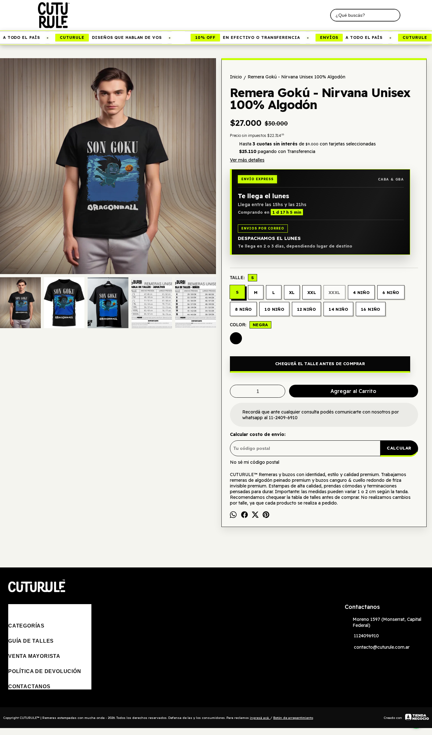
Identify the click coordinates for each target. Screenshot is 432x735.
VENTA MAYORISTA (34, 656)
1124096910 (366, 636)
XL (292, 292)
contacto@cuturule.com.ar (382, 647)
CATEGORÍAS (26, 625)
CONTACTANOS (29, 686)
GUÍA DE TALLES (31, 641)
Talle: (242, 277)
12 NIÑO (306, 309)
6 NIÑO (390, 292)
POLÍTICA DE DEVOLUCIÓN (44, 671)
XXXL (334, 292)
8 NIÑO (243, 309)
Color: (249, 324)
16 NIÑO (370, 309)
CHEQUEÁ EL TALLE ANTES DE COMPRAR (320, 363)
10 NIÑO (274, 309)
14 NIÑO (338, 309)
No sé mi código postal (254, 462)
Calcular (399, 447)
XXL (311, 292)
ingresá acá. (260, 718)
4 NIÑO (361, 292)
